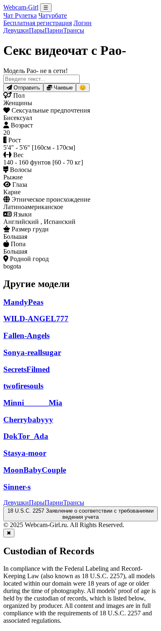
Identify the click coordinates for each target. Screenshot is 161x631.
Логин (82, 22)
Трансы (73, 30)
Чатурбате (52, 15)
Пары (37, 30)
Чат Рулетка (20, 15)
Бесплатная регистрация (37, 22)
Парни (54, 30)
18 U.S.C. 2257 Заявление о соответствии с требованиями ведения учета (80, 514)
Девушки (16, 30)
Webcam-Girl (20, 7)
